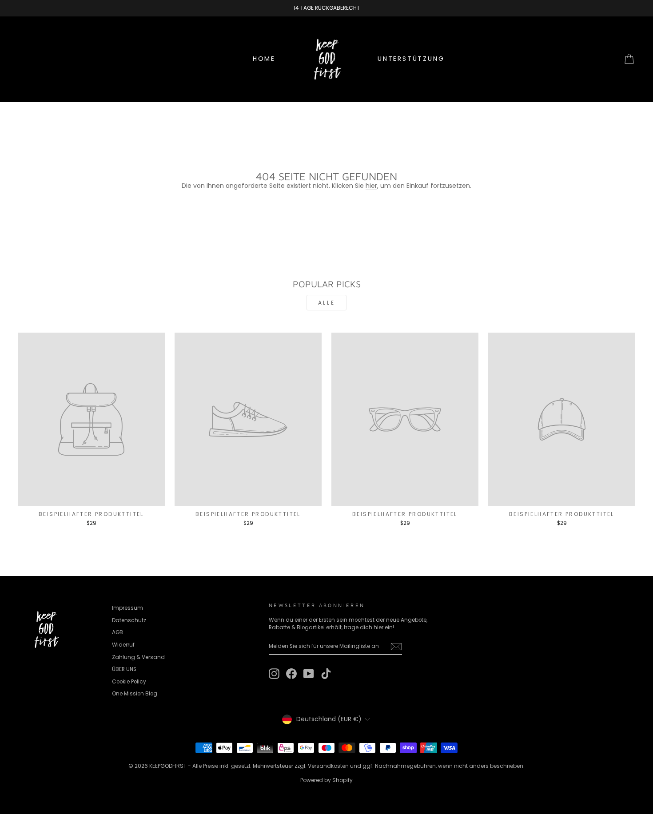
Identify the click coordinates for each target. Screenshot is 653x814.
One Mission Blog (134, 693)
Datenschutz (129, 620)
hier (371, 185)
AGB (117, 632)
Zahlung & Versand (138, 657)
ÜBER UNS (124, 669)
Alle (326, 302)
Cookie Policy (129, 681)
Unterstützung (411, 58)
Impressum (127, 607)
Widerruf (123, 644)
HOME (264, 58)
